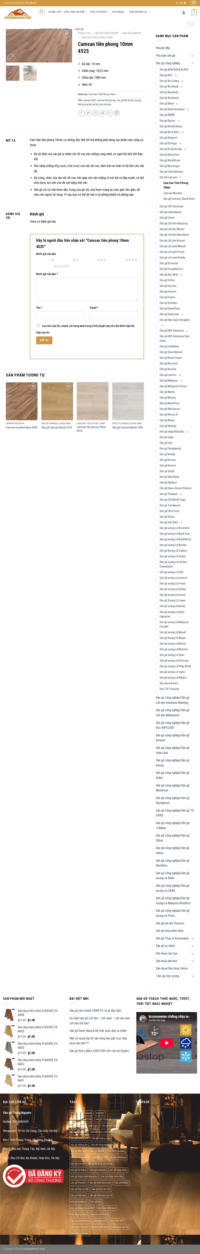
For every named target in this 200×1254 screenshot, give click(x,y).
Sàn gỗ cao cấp (109, 1125)
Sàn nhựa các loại (166, 953)
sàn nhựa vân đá (120, 1226)
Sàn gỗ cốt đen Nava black (174, 234)
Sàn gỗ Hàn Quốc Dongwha (175, 320)
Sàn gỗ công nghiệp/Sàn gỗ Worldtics (172, 863)
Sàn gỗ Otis (166, 443)
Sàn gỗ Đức (96, 1201)
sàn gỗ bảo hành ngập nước (84, 1125)
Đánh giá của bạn (46, 254)
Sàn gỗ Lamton (168, 375)
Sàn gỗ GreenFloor (170, 308)
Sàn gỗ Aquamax (169, 92)
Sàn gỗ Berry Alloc (170, 132)
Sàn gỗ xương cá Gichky (173, 589)
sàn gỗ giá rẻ (99, 1157)
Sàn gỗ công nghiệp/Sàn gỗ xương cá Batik (172, 875)
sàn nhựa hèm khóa (80, 1220)
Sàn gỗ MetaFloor (169, 403)
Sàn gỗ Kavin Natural (171, 352)
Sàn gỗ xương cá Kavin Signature (172, 614)
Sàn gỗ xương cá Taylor (172, 672)
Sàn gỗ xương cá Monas (173, 643)
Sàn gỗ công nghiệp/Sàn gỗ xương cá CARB (172, 888)
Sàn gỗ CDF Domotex (171, 206)
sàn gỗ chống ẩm (79, 1144)
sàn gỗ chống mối (79, 1138)
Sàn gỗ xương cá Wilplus (173, 677)
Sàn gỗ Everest (168, 291)
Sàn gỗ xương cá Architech (174, 528)
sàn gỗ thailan (122, 1182)
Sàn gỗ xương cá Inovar (172, 595)
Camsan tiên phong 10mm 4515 (91, 429)
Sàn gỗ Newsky (168, 426)
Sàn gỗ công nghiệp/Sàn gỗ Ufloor (172, 838)
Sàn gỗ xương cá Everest (173, 578)
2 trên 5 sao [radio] (64, 259)
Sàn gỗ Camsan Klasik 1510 (56, 427)
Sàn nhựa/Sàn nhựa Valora (172, 968)
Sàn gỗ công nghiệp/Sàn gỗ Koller (172, 775)
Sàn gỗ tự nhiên (165, 946)
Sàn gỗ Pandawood (170, 448)
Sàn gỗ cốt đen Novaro (172, 240)
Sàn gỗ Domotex (169, 263)
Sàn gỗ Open (167, 437)
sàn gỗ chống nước (101, 1138)
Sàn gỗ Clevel (167, 217)
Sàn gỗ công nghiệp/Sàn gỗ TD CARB (175, 813)
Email (94, 307)
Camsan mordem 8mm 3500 (21, 427)
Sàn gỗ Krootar (168, 369)
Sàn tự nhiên (98, 11)
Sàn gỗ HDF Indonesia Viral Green (174, 338)
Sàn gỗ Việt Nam (169, 522)
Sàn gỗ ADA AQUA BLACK (174, 69)
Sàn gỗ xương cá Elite (171, 572)
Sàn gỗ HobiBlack (169, 346)
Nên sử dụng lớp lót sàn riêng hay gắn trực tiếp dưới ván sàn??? (98, 1040)
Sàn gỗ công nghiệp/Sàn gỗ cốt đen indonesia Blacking (172, 700)
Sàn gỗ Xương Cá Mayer (173, 638)
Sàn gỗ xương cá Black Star (175, 533)
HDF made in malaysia (81, 1112)
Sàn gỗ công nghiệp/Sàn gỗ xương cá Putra (172, 913)
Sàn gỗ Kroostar (169, 363)
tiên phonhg (105, 104)
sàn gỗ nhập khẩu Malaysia (84, 1176)
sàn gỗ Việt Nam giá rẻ (101, 1195)
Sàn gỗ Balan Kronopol (172, 109)
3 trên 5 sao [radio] (88, 259)
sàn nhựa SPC (117, 1220)
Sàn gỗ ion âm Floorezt (170, 923)
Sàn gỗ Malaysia (169, 380)
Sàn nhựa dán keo (166, 961)
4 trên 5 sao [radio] (116, 259)
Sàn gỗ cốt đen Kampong (174, 223)
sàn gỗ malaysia (98, 1169)
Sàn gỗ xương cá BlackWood (175, 539)
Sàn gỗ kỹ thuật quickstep (100, 1163)
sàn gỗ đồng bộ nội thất (82, 1208)
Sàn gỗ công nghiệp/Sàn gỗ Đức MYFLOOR (172, 725)
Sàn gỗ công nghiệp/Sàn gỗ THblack (172, 825)
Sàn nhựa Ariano (169, 683)
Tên (39, 307)
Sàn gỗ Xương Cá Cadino (173, 550)
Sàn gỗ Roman (168, 460)
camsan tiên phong (106, 100)
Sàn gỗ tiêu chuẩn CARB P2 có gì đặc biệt (95, 1010)
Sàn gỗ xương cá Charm (173, 556)
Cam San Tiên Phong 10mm (175, 185)
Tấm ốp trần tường (167, 976)
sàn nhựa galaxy (79, 1214)
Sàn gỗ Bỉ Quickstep (171, 149)
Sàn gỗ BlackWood (170, 160)
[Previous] (12, 46)
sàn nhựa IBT (100, 1220)
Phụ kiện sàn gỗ (165, 55)
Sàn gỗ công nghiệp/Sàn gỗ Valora (172, 850)
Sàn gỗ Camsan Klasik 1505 (127, 427)
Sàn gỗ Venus (167, 516)
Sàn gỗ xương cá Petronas (174, 660)
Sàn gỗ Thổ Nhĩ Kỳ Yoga (172, 499)
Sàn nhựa (118, 11)
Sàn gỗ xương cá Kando (173, 606)
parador (100, 1112)
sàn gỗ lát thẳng (78, 1169)
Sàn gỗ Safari (167, 471)
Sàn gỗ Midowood (170, 409)
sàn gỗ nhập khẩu (118, 1169)
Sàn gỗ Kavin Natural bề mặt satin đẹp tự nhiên (98, 1031)
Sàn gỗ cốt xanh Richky (172, 257)
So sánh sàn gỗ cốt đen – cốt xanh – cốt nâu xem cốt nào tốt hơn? (100, 1020)
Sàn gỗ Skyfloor (168, 482)
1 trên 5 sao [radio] (42, 259)
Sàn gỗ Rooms (168, 465)
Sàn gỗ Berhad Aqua (171, 126)
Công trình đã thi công (54, 29)
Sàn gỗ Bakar (167, 103)
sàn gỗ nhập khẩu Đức (112, 1176)
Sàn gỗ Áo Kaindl (169, 86)
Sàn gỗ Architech (169, 98)
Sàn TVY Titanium (169, 689)
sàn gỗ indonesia (117, 1157)
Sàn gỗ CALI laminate (171, 171)
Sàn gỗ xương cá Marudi (173, 632)
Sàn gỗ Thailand (168, 494)
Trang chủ (54, 11)
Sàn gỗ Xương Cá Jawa (172, 600)
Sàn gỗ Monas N (169, 414)
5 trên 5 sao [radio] (45, 266)
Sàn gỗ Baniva (167, 120)
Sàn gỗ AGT (166, 75)
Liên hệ (79, 29)
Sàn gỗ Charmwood (170, 212)
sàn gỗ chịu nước (79, 1131)
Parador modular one (81, 1119)
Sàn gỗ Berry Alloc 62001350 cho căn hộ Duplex (99, 1051)
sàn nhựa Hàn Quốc (100, 1214)
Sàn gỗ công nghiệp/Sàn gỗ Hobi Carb (172, 750)
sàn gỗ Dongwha (116, 1151)
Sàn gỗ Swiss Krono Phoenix (175, 488)
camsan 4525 (89, 100)
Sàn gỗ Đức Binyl (169, 274)
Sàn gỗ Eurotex (168, 286)
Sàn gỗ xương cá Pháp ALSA (175, 666)
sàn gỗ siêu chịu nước (100, 1182)
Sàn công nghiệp (74, 11)
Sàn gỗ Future (167, 297)
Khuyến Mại (163, 48)
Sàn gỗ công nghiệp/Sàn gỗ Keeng (172, 762)
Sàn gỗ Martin (167, 392)
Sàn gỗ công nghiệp (168, 63)
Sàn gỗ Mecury (168, 397)
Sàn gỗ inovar (77, 1163)
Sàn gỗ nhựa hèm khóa (169, 931)
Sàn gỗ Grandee (168, 303)
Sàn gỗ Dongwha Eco (171, 269)
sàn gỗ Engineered (80, 1157)
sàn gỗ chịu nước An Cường (104, 1131)
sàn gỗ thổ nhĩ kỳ (125, 100)
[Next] (65, 46)
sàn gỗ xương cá (79, 1201)
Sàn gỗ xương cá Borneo (173, 545)
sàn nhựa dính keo (106, 1208)
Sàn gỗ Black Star (169, 154)
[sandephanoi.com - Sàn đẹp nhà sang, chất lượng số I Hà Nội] (17, 14)
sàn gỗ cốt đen (97, 1151)
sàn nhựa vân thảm (99, 1226)
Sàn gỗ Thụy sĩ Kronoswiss (172, 938)
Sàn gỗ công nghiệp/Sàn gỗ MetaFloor (172, 788)
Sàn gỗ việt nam (78, 1195)
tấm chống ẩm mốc (80, 1233)
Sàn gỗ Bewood (168, 137)
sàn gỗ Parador (78, 1182)
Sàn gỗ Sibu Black (169, 477)
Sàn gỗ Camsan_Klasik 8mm (179, 199)
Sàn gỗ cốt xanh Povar (172, 252)
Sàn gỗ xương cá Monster (174, 649)
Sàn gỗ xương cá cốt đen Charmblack (173, 564)
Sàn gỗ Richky (167, 454)
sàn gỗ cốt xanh (78, 1151)
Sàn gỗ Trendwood (170, 505)
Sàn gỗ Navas (167, 420)
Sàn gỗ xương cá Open (172, 655)
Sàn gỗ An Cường (169, 81)
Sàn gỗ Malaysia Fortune (173, 386)
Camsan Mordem (172, 193)
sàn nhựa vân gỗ (79, 1226)
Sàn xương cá (137, 11)
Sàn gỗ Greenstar (169, 314)
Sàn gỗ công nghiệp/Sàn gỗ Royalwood (172, 800)
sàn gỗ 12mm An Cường (107, 1119)
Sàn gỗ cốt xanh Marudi (172, 246)
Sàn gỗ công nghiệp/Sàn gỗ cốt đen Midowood (172, 712)
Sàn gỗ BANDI (167, 115)
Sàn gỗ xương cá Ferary (172, 583)
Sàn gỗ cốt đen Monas (172, 229)
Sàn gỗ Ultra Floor (169, 511)
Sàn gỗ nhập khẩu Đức (172, 431)
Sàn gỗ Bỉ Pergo (168, 143)
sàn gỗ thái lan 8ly (79, 1189)
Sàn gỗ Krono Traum (171, 357)
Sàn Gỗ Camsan (168, 177)
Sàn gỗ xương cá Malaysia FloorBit (174, 624)
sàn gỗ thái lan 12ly (101, 1189)
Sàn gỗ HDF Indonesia (172, 330)
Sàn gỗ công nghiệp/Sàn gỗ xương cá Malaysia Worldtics (173, 900)
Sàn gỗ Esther (167, 280)
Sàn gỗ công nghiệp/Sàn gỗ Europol (172, 737)
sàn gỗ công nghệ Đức (102, 1144)
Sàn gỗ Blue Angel (169, 166)
